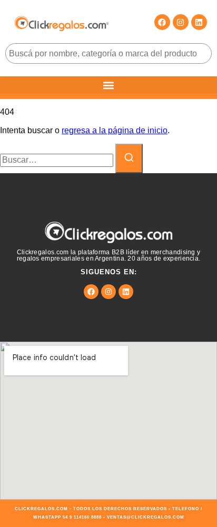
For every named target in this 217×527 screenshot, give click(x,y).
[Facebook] (162, 22)
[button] (108, 85)
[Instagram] (181, 22)
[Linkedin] (199, 22)
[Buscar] (129, 158)
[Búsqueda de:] (57, 159)
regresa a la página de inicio (114, 130)
